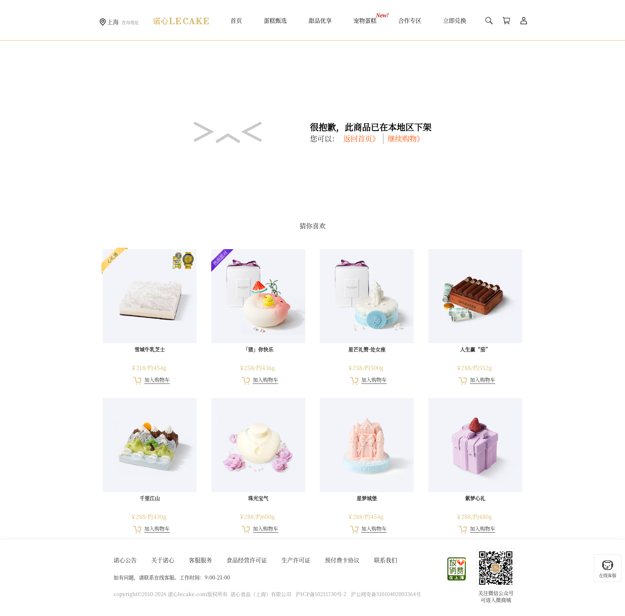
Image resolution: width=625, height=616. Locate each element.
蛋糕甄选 (275, 20)
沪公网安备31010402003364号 (386, 594)
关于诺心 (162, 560)
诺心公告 (125, 560)
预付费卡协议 (342, 560)
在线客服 (607, 575)
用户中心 (524, 20)
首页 (236, 20)
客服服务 (200, 560)
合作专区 (409, 20)
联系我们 (385, 560)
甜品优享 (320, 20)
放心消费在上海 (457, 568)
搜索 (489, 20)
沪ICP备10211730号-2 (321, 594)
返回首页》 (361, 138)
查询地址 (130, 22)
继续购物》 (406, 138)
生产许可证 (295, 560)
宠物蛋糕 (365, 20)
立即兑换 (454, 20)
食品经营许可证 (246, 560)
